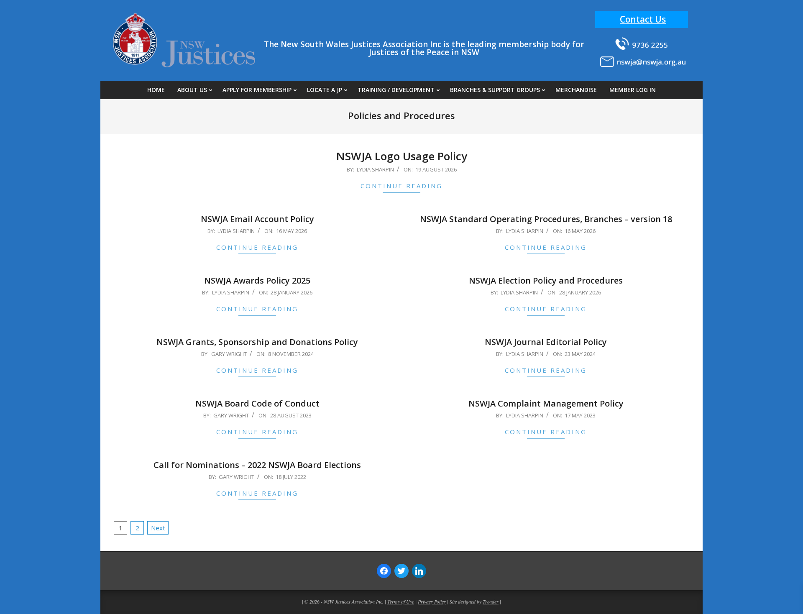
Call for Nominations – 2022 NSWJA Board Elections (257, 465)
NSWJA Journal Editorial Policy (546, 342)
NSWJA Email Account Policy (257, 219)
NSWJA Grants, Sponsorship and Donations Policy (257, 342)
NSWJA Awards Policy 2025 (257, 280)
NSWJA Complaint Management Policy (546, 403)
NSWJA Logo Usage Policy (401, 156)
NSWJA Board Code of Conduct (257, 403)
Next (158, 528)
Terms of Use (400, 601)
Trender (491, 601)
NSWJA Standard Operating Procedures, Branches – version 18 (546, 219)
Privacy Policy (432, 601)
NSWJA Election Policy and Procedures (546, 280)
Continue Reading (401, 186)
